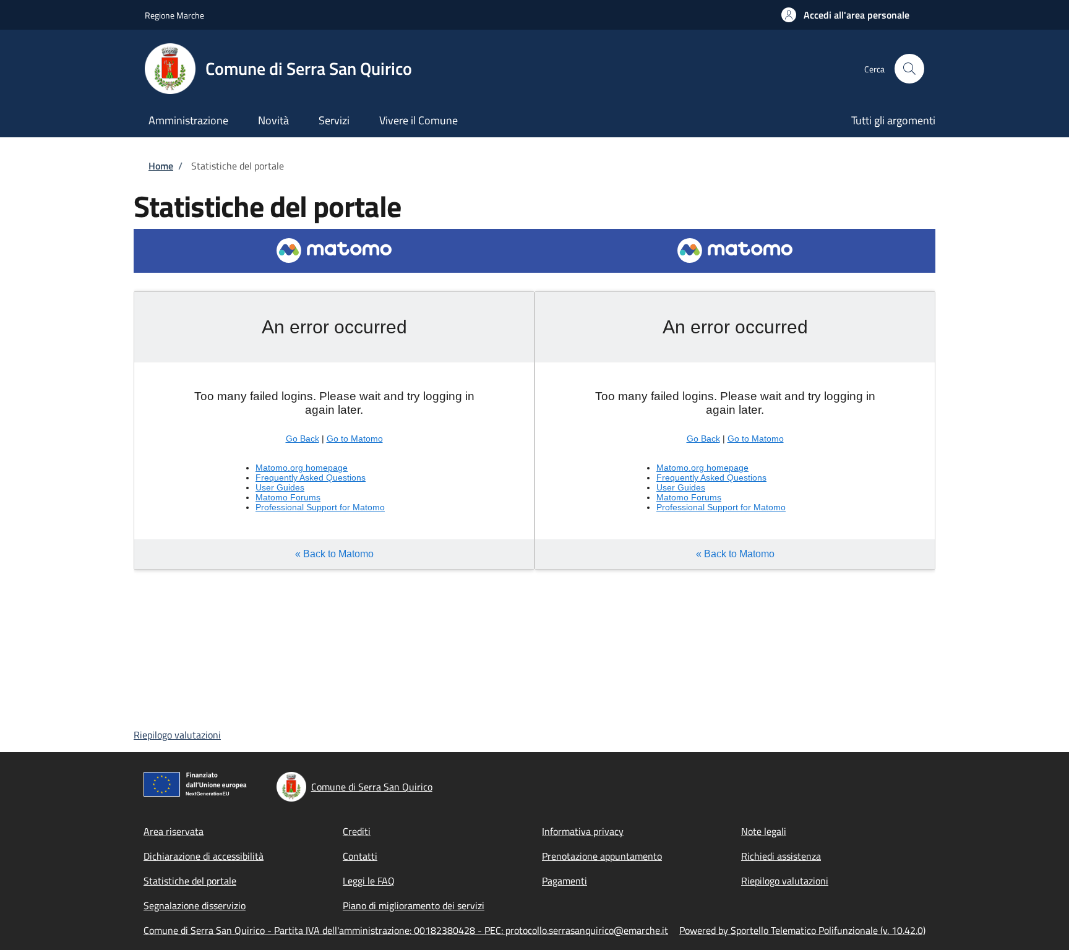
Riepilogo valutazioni (177, 734)
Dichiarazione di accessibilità (204, 856)
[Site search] (909, 68)
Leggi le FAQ (369, 880)
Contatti (360, 856)
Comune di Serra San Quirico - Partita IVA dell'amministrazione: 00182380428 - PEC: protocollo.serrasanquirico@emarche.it (406, 930)
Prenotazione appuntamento (602, 856)
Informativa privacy (583, 831)
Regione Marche (174, 15)
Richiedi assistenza (781, 856)
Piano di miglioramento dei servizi (413, 905)
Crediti (357, 831)
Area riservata (174, 831)
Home (160, 165)
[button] (845, 15)
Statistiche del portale (190, 880)
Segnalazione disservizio (195, 905)
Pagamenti (564, 880)
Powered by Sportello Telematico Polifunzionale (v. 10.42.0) (802, 930)
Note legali (763, 831)
